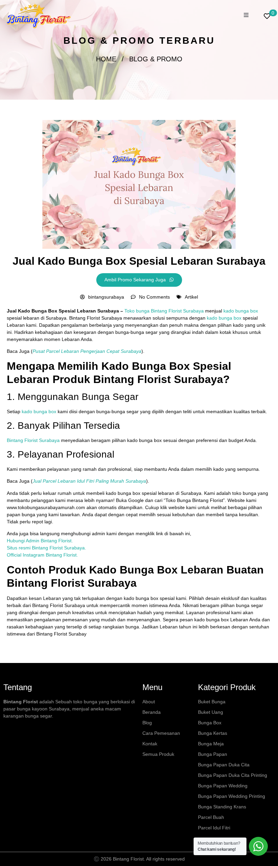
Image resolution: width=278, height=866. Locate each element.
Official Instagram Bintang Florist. (42, 555)
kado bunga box (240, 311)
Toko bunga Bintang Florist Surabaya (164, 311)
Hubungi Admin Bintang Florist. (40, 540)
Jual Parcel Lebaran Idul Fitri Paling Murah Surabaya (89, 481)
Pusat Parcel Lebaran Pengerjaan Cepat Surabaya (87, 351)
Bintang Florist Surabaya (33, 440)
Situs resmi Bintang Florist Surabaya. (46, 547)
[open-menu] (246, 15)
